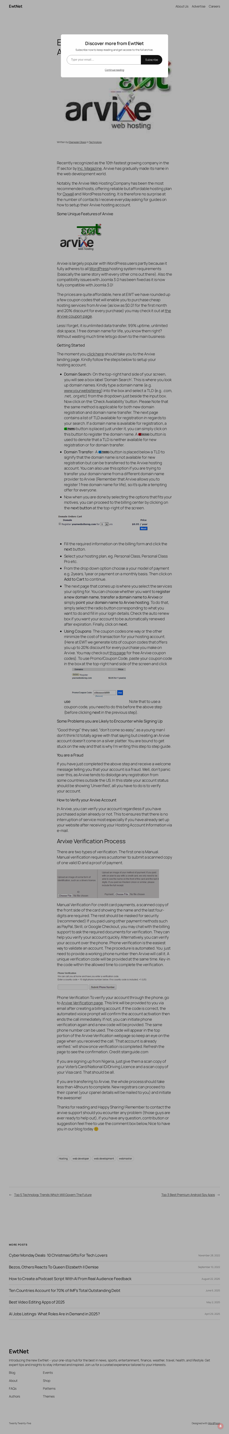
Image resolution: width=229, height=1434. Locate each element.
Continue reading (114, 70)
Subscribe (151, 60)
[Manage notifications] (220, 1426)
